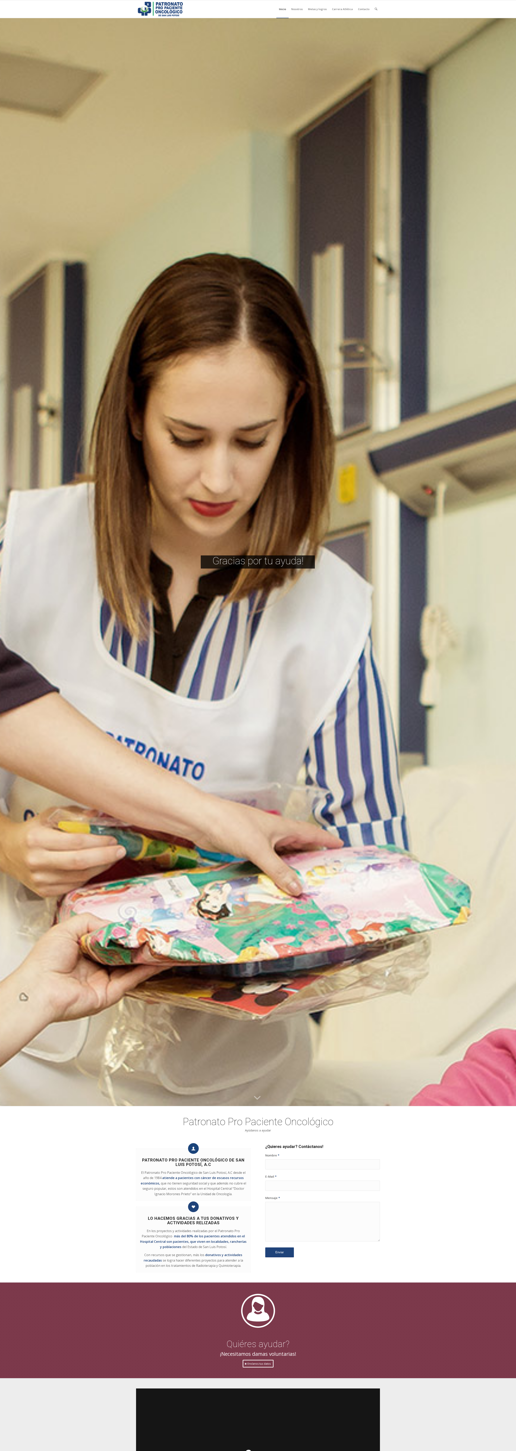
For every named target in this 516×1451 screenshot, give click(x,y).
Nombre (272, 1155)
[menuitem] (282, 9)
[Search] (376, 9)
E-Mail (271, 1176)
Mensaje (272, 1198)
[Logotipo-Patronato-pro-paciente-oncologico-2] (160, 9)
